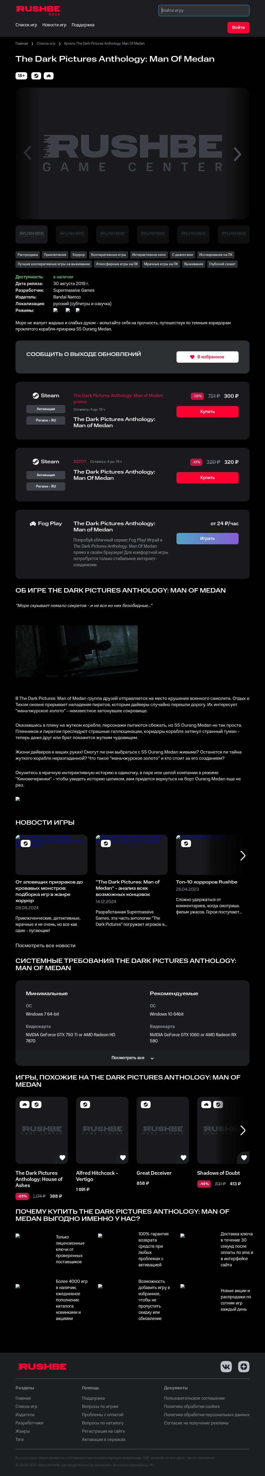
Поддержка (93, 1398)
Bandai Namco (67, 297)
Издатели (25, 1415)
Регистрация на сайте (103, 1431)
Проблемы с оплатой (102, 1415)
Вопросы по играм (100, 1407)
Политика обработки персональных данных (206, 1415)
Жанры (23, 1431)
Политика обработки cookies (192, 1407)
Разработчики (29, 1423)
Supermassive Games (73, 290)
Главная (22, 43)
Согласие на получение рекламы (196, 1423)
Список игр (46, 43)
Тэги (20, 1440)
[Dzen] (243, 1366)
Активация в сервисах (104, 1440)
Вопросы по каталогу (102, 1423)
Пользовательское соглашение (194, 1398)
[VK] (226, 1366)
